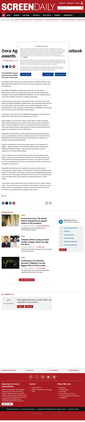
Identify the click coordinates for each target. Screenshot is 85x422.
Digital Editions (74, 370)
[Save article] (50, 203)
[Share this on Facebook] (3, 66)
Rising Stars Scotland (26, 19)
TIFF (12, 19)
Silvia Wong (41, 268)
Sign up (63, 249)
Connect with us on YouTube (48, 377)
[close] (51, 199)
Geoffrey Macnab (43, 226)
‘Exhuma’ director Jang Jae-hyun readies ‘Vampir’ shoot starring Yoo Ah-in (35, 242)
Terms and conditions (12, 409)
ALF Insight (63, 392)
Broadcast (63, 387)
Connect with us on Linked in (43, 377)
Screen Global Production (67, 394)
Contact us (30, 370)
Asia (5, 196)
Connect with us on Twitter (37, 377)
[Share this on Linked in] (10, 66)
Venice (17, 19)
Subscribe (70, 3)
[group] (68, 15)
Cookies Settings (25, 74)
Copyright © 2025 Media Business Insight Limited (51, 409)
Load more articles (26, 280)
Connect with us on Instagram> (54, 377)
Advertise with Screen (9, 370)
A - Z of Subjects (53, 370)
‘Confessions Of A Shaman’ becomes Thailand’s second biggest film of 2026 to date (33, 263)
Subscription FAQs (73, 409)
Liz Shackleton (9, 60)
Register (62, 3)
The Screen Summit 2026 (52, 19)
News (23, 215)
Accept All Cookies (60, 74)
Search (81, 8)
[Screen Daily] (28, 10)
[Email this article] (13, 66)
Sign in (77, 3)
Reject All (48, 74)
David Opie (41, 247)
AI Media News (64, 390)
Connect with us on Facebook (31, 377)
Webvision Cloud (46, 413)
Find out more (7, 404)
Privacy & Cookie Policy (28, 409)
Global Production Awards (68, 19)
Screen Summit (36, 387)
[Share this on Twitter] (6, 66)
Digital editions (38, 19)
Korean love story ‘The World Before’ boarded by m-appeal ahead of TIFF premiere (34, 220)
